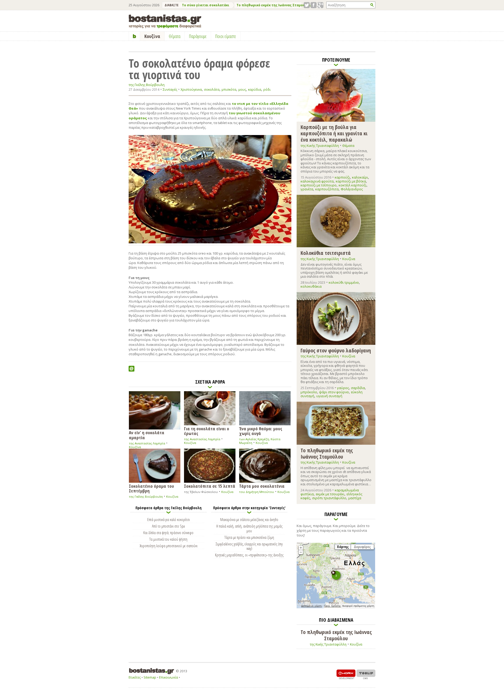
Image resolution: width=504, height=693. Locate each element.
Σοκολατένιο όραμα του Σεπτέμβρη (151, 488)
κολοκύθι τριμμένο (344, 282)
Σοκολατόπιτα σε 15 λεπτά (209, 485)
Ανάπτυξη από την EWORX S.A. (346, 674)
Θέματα (348, 145)
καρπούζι (342, 177)
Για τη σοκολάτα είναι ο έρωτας (206, 431)
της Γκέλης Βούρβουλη (147, 85)
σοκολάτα (211, 89)
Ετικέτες (135, 677)
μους (242, 89)
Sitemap (150, 677)
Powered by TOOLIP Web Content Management (365, 674)
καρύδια (254, 89)
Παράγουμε (198, 36)
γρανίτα (307, 189)
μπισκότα (229, 89)
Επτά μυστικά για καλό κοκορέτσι (168, 519)
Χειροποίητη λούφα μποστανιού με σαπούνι (168, 545)
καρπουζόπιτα (327, 189)
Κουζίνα (135, 447)
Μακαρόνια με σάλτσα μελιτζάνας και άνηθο (249, 519)
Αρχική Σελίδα (134, 36)
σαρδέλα (358, 387)
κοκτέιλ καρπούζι (352, 185)
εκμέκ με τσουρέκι (330, 494)
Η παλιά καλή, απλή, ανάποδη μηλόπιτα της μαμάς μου (249, 528)
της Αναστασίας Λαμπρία (147, 443)
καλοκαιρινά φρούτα (317, 181)
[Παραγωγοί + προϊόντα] (336, 607)
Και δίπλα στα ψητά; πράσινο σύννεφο (168, 532)
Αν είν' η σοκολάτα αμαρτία (146, 434)
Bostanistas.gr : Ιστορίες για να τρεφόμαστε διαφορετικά (165, 21)
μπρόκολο (309, 392)
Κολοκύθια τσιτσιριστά (326, 252)
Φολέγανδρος (352, 189)
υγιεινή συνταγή (329, 396)
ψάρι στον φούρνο (334, 392)
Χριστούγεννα (191, 89)
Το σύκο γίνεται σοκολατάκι (205, 5)
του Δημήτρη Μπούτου (256, 492)
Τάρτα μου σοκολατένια (262, 485)
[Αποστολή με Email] (131, 369)
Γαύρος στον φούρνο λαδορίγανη (336, 350)
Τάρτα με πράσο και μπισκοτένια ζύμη (249, 537)
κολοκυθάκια (311, 286)
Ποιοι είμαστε (225, 36)
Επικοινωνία (168, 677)
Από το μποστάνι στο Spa (168, 526)
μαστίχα (354, 498)
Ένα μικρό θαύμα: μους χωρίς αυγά (260, 431)
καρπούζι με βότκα (351, 181)
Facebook (314, 5)
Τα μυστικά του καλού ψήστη (168, 539)
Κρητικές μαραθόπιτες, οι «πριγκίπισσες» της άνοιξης (249, 554)
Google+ (320, 5)
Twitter (307, 5)
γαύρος (343, 387)
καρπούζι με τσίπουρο (319, 185)
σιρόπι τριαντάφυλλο (329, 498)
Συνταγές (170, 89)
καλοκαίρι (360, 177)
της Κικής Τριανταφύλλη (320, 145)
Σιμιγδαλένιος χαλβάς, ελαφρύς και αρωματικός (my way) (249, 546)
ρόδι (267, 89)
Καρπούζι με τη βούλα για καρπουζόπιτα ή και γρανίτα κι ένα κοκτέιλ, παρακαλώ (334, 133)
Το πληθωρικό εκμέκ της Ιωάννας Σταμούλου (274, 5)
